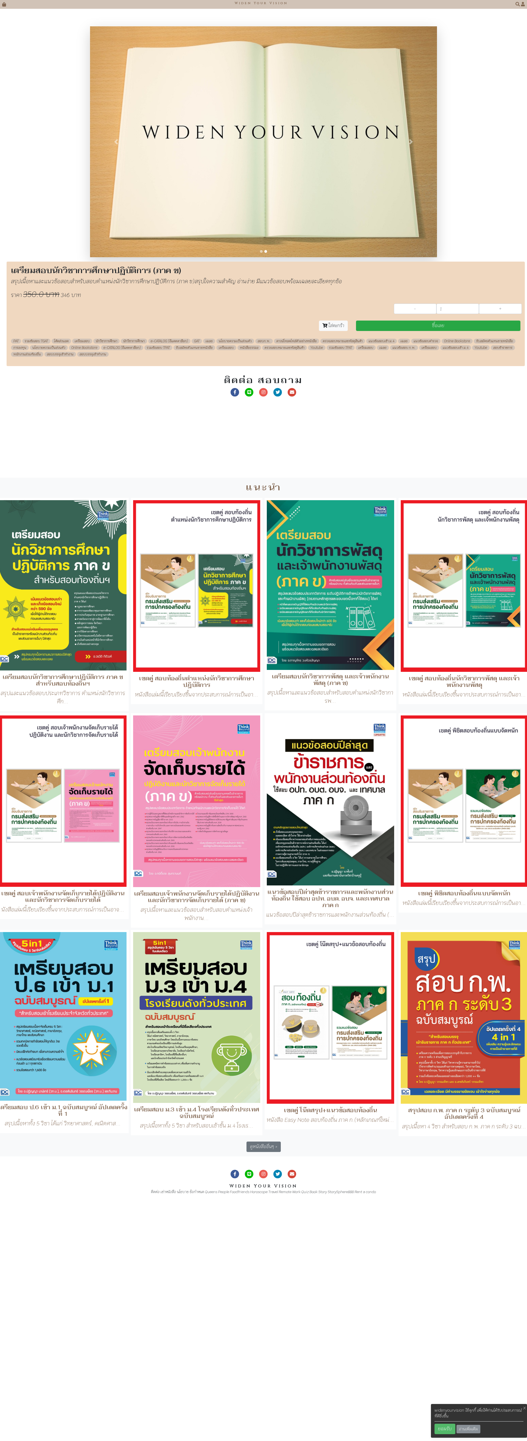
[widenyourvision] (234, 625)
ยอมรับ (445, 1429)
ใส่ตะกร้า (335, 559)
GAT (197, 574)
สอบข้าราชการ (502, 581)
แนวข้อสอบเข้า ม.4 (381, 574)
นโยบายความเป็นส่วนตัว (235, 574)
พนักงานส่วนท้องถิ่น (27, 587)
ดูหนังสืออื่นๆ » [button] (263, 1380)
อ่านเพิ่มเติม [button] (468, 1428)
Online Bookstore (457, 574)
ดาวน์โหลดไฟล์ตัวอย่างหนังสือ (296, 574)
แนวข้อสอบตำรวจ (426, 574)
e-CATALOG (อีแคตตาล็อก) (169, 574)
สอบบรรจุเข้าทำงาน (60, 587)
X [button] (524, 1408)
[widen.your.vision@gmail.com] (292, 625)
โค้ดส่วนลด (61, 574)
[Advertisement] (164, 672)
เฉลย (209, 574)
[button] (518, 4)
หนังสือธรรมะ (249, 581)
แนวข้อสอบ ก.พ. (404, 581)
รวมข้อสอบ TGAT (36, 574)
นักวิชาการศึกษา (106, 574)
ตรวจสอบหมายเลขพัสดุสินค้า (343, 574)
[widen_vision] (277, 625)
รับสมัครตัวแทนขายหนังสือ (494, 574)
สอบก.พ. (264, 574)
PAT (16, 574)
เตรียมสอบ (82, 574)
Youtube (316, 581)
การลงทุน (19, 581)
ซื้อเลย (438, 559)
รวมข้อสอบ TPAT (158, 581)
